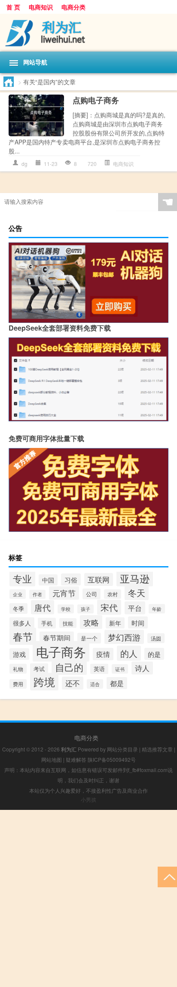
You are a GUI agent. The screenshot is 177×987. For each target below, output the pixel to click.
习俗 (70, 579)
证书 (120, 668)
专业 (22, 578)
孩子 (85, 609)
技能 (68, 623)
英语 (99, 669)
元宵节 (64, 593)
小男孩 (88, 799)
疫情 (103, 654)
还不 (72, 683)
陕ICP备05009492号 (112, 759)
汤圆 (156, 638)
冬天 (136, 592)
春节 (23, 636)
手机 (46, 623)
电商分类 (73, 7)
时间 (137, 622)
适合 (95, 683)
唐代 (42, 607)
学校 (65, 609)
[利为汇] (88, 33)
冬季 (18, 608)
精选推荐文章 (157, 749)
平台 (135, 608)
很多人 (22, 623)
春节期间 (56, 637)
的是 (154, 654)
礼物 (18, 668)
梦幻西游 (124, 637)
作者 (37, 594)
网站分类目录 (122, 749)
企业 (17, 594)
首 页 (13, 7)
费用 (18, 683)
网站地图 (51, 759)
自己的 (69, 667)
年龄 (157, 608)
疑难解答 (76, 759)
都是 (117, 683)
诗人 (142, 668)
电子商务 (61, 651)
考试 (39, 669)
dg (24, 163)
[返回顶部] (167, 876)
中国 (48, 580)
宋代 (109, 607)
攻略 (91, 622)
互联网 (99, 579)
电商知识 (41, 7)
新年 (115, 623)
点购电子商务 (96, 100)
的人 (128, 653)
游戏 (19, 654)
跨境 (44, 681)
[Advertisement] (88, 898)
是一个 (89, 638)
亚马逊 (135, 578)
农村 (112, 594)
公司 (91, 594)
